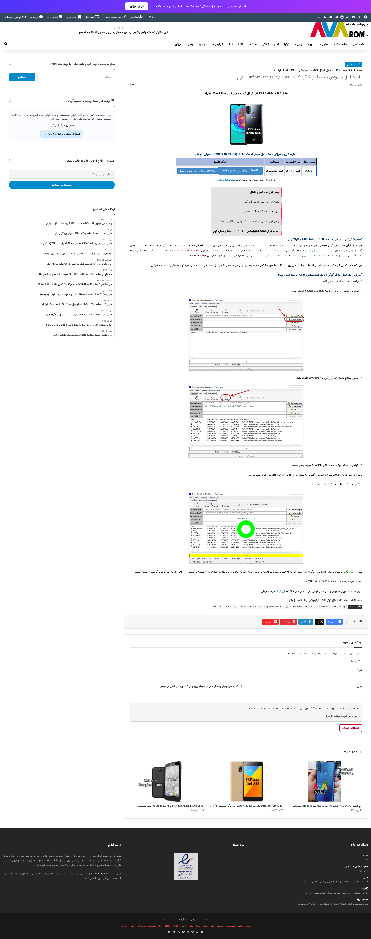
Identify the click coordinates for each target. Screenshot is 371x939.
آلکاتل (266, 44)
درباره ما (34, 17)
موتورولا (203, 44)
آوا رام (278, 246)
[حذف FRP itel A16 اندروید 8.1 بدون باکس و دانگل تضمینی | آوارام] (246, 781)
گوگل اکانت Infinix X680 (251, 606)
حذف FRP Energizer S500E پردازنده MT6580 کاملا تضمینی (170, 806)
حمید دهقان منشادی (356, 866)
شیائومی (218, 44)
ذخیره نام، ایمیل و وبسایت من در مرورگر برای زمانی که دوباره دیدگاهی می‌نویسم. (199, 686)
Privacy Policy (259, 708)
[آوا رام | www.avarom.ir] (339, 30)
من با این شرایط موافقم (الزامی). (341, 716)
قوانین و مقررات (13, 17)
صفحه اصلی (358, 44)
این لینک (280, 591)
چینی (299, 44)
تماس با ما (53, 17)
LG (231, 44)
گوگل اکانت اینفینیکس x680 (225, 606)
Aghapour (362, 900)
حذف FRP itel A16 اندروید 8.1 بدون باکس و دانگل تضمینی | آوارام (246, 806)
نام (359, 670)
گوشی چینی (353, 65)
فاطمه (365, 889)
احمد (365, 855)
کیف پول (90, 17)
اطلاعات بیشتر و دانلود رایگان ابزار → (62, 134)
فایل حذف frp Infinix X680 (277, 606)
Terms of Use (279, 708)
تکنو (276, 44)
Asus (254, 44)
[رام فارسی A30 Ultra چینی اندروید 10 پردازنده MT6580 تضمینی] (325, 781)
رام (340, 290)
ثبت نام (134, 17)
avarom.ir (103, 873)
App (149, 17)
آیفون (190, 44)
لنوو (312, 44)
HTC (241, 44)
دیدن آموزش (137, 6)
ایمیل (358, 686)
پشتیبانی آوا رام (313, 251)
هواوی (325, 44)
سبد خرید (71, 17)
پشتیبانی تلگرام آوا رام (226, 179)
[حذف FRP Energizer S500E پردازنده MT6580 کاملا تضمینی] (167, 781)
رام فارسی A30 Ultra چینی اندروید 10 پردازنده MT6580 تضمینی (327, 806)
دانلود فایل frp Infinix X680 (305, 606)
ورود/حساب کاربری (113, 17)
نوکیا (286, 44)
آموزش (178, 44)
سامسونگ (341, 44)
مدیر (365, 877)
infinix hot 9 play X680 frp (333, 606)
